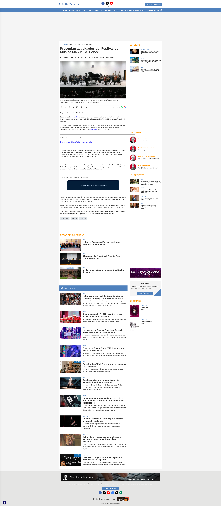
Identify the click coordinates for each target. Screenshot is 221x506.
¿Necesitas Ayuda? (110, 488)
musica (74, 218)
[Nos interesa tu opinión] (110, 477)
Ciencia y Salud (134, 10)
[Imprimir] (85, 107)
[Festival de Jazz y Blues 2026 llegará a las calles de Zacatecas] (70, 352)
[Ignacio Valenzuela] (133, 166)
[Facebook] (103, 3)
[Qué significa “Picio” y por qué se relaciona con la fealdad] (70, 368)
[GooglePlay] (120, 492)
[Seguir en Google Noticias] (124, 107)
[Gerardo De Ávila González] (133, 157)
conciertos (76, 117)
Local (65, 10)
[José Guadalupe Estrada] (133, 148)
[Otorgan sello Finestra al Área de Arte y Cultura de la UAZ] (70, 259)
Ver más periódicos (153, 4)
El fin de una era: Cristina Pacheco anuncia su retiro (76, 142)
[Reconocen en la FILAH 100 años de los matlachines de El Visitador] (70, 318)
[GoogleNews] (112, 492)
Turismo (142, 10)
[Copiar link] (81, 107)
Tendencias (124, 10)
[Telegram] (73, 107)
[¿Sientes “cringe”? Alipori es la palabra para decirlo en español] (70, 461)
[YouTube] (111, 3)
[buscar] (161, 10)
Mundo (83, 10)
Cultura (116, 10)
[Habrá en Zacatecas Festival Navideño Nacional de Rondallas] (70, 245)
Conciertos (64, 218)
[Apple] (116, 492)
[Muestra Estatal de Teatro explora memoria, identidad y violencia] (70, 423)
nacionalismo (93, 129)
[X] (107, 3)
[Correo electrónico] (77, 107)
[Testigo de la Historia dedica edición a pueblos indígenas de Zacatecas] (134, 190)
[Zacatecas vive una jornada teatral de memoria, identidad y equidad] (70, 385)
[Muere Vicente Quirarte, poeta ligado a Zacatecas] (134, 198)
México (78, 10)
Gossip (110, 10)
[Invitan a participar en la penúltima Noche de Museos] (70, 273)
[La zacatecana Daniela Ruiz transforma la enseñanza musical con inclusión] (70, 335)
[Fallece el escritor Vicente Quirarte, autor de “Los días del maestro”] (134, 206)
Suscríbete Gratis (145, 293)
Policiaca (71, 10)
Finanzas (90, 10)
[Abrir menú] (60, 10)
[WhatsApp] (69, 107)
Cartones (104, 10)
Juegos (156, 10)
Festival (83, 218)
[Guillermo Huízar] (133, 139)
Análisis (96, 10)
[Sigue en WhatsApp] (121, 107)
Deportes (150, 10)
